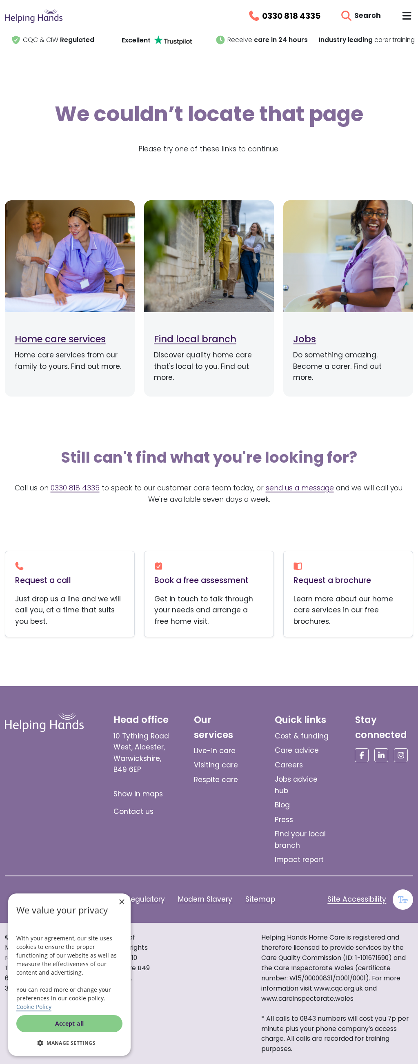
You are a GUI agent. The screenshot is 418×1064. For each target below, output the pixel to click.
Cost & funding (302, 736)
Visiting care (216, 765)
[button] (69, 1043)
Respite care (216, 780)
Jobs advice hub (296, 785)
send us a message (300, 488)
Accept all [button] (69, 1023)
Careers (289, 765)
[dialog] (69, 974)
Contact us (133, 811)
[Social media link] (361, 755)
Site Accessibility (356, 899)
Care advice (297, 750)
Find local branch (195, 339)
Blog (282, 805)
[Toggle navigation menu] (406, 15)
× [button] (121, 902)
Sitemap (260, 899)
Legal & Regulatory (131, 899)
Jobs (304, 339)
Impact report (299, 859)
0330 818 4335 (75, 488)
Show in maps (138, 794)
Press (284, 820)
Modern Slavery (205, 899)
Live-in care (215, 751)
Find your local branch (300, 839)
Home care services (60, 339)
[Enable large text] (403, 899)
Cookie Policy (33, 1007)
